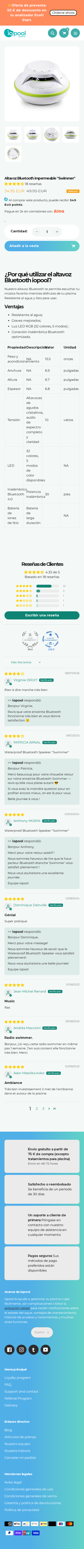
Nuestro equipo (17, 1444)
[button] (14, 184)
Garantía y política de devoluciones (32, 1503)
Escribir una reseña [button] (42, 615)
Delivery (11, 1405)
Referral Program (18, 1398)
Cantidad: (19, 231)
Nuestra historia (17, 1451)
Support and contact (21, 1391)
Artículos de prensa (20, 1437)
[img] (14, 674)
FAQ (7, 1385)
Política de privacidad (21, 1510)
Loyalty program (17, 1378)
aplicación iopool (17, 1308)
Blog (8, 1430)
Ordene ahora (63, 13)
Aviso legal (13, 1482)
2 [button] (37, 1109)
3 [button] (43, 1109)
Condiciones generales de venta (30, 1496)
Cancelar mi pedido (20, 1458)
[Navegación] (75, 33)
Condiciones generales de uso (28, 1489)
